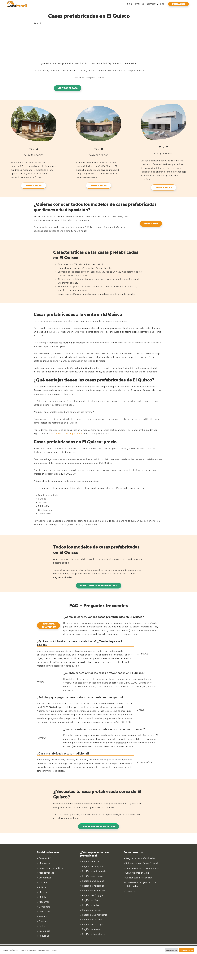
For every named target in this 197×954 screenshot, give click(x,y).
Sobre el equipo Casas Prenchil (141, 863)
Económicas (45, 877)
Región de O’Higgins (93, 895)
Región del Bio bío (91, 909)
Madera (43, 892)
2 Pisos (42, 887)
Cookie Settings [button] (171, 950)
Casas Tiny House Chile (51, 867)
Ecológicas (44, 930)
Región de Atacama (92, 876)
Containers (44, 906)
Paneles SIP (45, 858)
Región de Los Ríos (92, 919)
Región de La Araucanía (94, 914)
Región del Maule (91, 900)
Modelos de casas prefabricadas (99, 585)
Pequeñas (44, 935)
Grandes (43, 921)
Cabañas (43, 882)
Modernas (44, 901)
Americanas (45, 911)
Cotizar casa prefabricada (139, 877)
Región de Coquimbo (93, 880)
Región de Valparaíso (93, 885)
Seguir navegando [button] (187, 950)
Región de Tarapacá (92, 866)
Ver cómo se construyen (48, 625)
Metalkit (43, 897)
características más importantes (65, 433)
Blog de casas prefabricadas (140, 858)
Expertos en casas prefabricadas (142, 867)
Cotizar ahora (33, 185)
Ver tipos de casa (68, 88)
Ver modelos (151, 223)
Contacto (130, 891)
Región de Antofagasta (94, 871)
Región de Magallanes (93, 934)
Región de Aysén (91, 929)
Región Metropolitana (93, 890)
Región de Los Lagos (93, 924)
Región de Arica (90, 861)
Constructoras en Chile (137, 872)
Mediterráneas (46, 872)
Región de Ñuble (91, 905)
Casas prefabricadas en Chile (98, 826)
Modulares (44, 863)
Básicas (42, 926)
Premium (43, 916)
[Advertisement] (89, 43)
